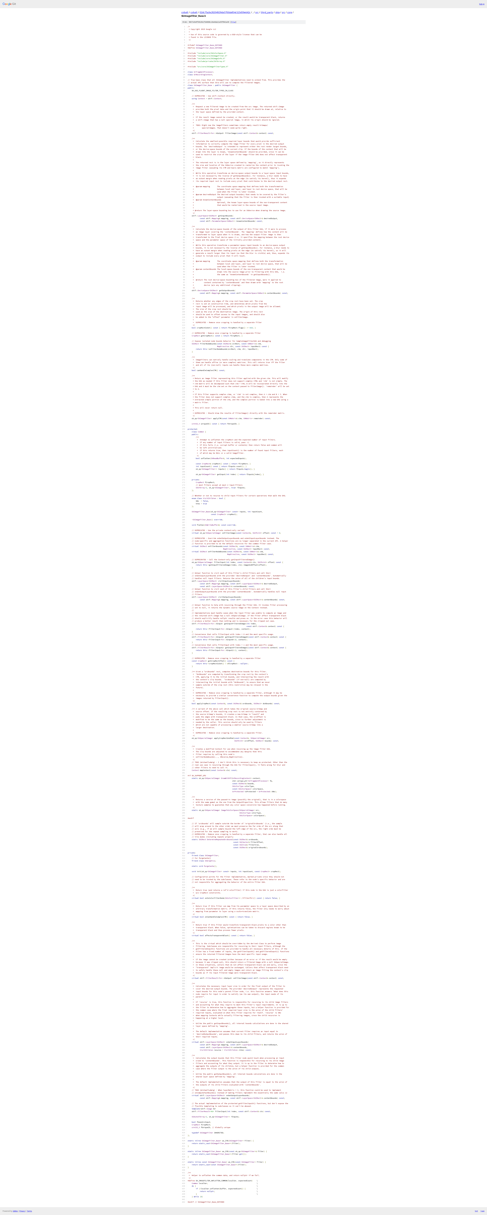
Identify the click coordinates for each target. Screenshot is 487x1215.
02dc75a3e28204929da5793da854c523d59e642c (225, 12)
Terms (29, 1211)
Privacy (22, 1211)
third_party (267, 12)
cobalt (184, 12)
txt (476, 1211)
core (289, 12)
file (233, 22)
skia (277, 12)
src (257, 12)
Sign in (481, 4)
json (482, 1211)
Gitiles (15, 1211)
